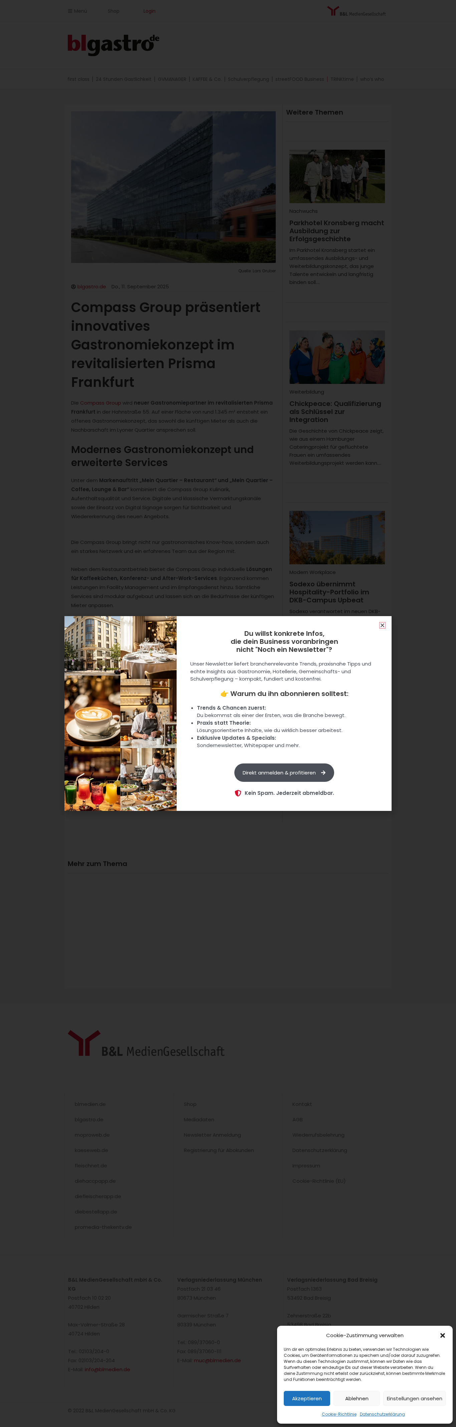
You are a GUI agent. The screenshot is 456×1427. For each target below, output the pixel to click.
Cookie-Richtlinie (339, 1414)
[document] (228, 713)
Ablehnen (357, 1398)
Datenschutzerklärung (382, 1414)
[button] (442, 1335)
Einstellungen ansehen (414, 1398)
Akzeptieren (307, 1398)
